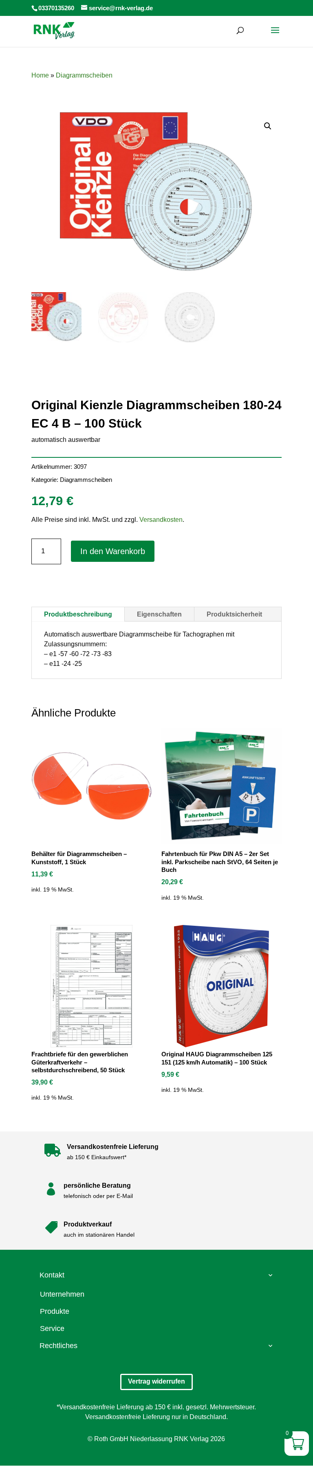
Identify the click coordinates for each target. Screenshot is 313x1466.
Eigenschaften (159, 614)
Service (52, 1328)
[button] (267, 126)
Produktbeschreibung (78, 614)
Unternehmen (62, 1294)
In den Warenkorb (112, 551)
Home (40, 75)
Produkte (54, 1311)
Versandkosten (161, 519)
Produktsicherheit (234, 614)
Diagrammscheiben (84, 75)
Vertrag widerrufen (156, 1381)
